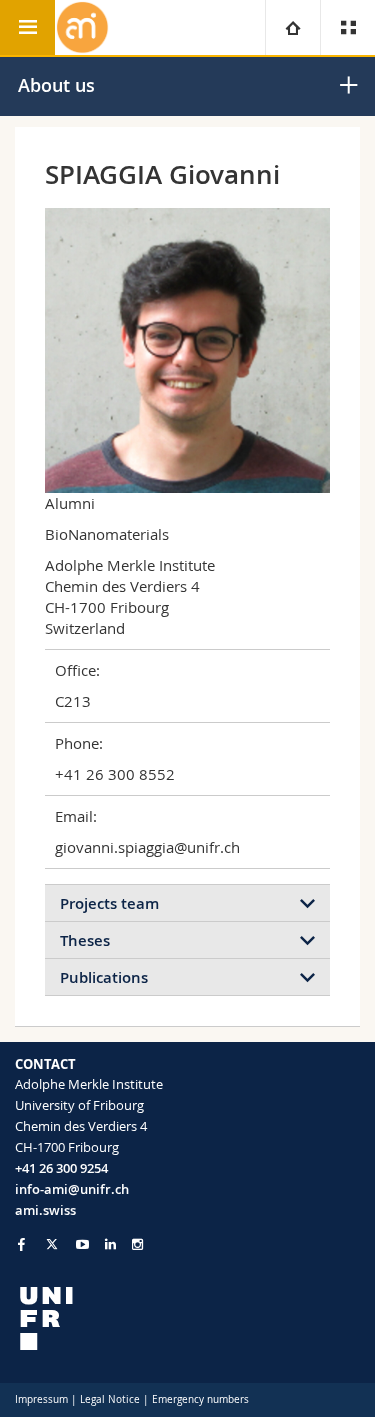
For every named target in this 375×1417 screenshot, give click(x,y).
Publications (104, 977)
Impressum (41, 1399)
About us (56, 85)
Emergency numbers (200, 1399)
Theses (85, 940)
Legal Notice (110, 1399)
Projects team (109, 903)
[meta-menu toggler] (347, 27)
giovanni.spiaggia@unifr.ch (147, 847)
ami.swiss (45, 1210)
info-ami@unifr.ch (72, 1189)
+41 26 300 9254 (61, 1168)
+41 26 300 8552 (115, 774)
